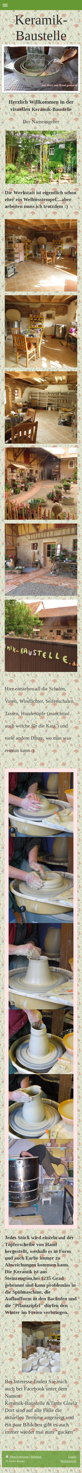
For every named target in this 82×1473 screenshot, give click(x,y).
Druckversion (19, 1457)
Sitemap (36, 1457)
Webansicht (68, 1461)
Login (72, 1457)
